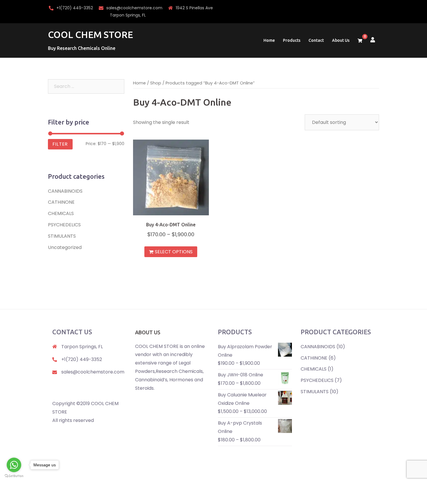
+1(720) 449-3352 (74, 8)
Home (269, 40)
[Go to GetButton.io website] (14, 476)
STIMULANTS (62, 236)
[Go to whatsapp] (14, 465)
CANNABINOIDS (65, 191)
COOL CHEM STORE (90, 34)
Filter (60, 144)
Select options (174, 251)
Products (291, 40)
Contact (316, 40)
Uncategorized (65, 247)
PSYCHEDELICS (64, 224)
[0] (360, 40)
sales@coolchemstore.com (134, 8)
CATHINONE (61, 202)
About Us (340, 40)
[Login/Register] (372, 39)
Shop (155, 83)
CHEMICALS (61, 213)
